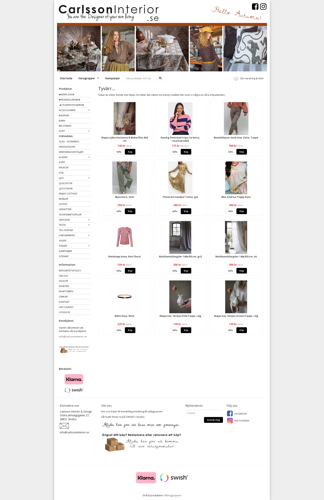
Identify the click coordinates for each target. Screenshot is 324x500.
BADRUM (64, 115)
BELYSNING (65, 125)
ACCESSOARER (67, 110)
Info (119, 151)
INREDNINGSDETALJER (71, 152)
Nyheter (64, 286)
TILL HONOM (66, 230)
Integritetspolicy (70, 270)
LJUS (61, 178)
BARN (62, 120)
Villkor (63, 281)
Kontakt (64, 301)
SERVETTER (65, 209)
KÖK (61, 172)
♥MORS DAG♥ (66, 94)
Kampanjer (112, 78)
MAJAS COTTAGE (68, 193)
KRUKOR (63, 167)
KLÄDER (63, 157)
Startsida (66, 78)
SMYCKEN (64, 219)
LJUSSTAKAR (66, 188)
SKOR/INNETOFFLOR (70, 214)
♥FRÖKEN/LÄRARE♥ (69, 99)
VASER (62, 240)
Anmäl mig (213, 420)
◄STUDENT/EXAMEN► (72, 105)
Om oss (63, 275)
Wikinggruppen (172, 495)
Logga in (64, 312)
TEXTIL (62, 224)
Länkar (63, 296)
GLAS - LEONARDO (69, 141)
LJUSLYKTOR (65, 183)
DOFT (62, 131)
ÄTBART (63, 245)
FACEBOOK (240, 413)
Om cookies (66, 307)
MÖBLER (63, 198)
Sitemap (64, 256)
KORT (62, 162)
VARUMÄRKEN (67, 235)
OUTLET (63, 204)
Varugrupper (87, 78)
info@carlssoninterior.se (73, 336)
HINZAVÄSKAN (67, 146)
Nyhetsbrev (66, 291)
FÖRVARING (66, 136)
